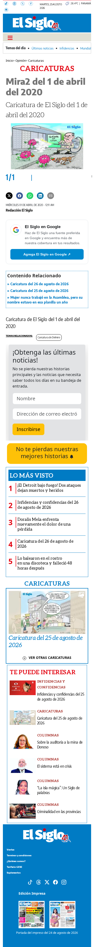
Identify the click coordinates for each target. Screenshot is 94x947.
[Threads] (16, 4)
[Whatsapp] (30, 195)
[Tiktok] (30, 882)
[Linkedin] (40, 195)
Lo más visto (31, 475)
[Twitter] (9, 195)
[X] (24, 4)
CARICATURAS (47, 583)
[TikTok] (8, 4)
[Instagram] (7, 10)
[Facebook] (32, 4)
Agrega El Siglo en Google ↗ (47, 254)
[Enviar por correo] (50, 195)
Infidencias (67, 48)
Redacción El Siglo (19, 210)
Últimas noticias (43, 48)
